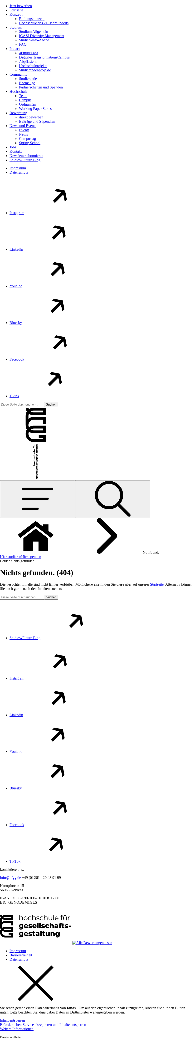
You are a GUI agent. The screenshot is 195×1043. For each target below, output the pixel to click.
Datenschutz (19, 172)
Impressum (18, 168)
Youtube (16, 286)
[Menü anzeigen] (37, 499)
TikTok (15, 861)
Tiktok (14, 396)
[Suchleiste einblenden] (112, 499)
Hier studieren (10, 557)
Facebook (17, 359)
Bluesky (16, 323)
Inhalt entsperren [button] (12, 1020)
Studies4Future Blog (25, 638)
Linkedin (16, 249)
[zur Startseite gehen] (35, 441)
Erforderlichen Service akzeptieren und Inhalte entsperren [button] (43, 1025)
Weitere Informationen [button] (17, 1029)
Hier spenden (31, 557)
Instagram (17, 213)
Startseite (157, 584)
